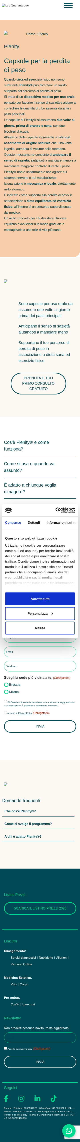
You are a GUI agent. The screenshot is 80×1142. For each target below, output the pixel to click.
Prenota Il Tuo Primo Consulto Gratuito (38, 383)
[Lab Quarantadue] (15, 5)
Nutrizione (46, 957)
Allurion (61, 957)
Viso (14, 984)
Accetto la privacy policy (29, 1049)
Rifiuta (40, 628)
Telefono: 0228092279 (24, 1111)
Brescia (14, 684)
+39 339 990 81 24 (61, 1108)
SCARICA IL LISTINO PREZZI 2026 (40, 908)
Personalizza (38, 613)
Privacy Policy (25, 713)
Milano (14, 692)
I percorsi (28, 1004)
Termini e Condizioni (39, 1115)
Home (30, 34)
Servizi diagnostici (23, 957)
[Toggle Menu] (68, 5)
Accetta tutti (40, 599)
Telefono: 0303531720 (25, 1108)
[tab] (40, 445)
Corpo (24, 984)
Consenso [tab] (13, 522)
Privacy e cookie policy (15, 1115)
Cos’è (15, 1004)
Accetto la (28, 713)
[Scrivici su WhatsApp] (69, 1131)
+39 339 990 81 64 (60, 1111)
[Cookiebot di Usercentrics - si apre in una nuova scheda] (56, 510)
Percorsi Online (21, 964)
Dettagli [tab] (34, 522)
